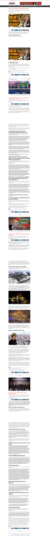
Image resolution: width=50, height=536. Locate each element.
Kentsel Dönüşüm (20, 6)
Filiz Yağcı (16, 72)
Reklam (15, 0)
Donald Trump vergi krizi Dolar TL (11, 72)
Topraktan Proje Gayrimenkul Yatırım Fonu (12, 210)
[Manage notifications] (48, 534)
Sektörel (30, 6)
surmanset (12, 73)
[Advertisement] (19, 42)
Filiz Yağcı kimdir (22, 72)
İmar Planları (25, 6)
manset (9, 73)
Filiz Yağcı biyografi (19, 72)
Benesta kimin (10, 368)
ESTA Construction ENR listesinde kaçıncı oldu (23, 369)
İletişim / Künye (12, 0)
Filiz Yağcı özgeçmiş (26, 72)
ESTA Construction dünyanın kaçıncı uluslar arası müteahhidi (14, 369)
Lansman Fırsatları (14, 6)
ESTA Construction (19, 368)
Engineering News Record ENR (14, 368)
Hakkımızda (10, 0)
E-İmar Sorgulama (34, 6)
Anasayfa (10, 6)
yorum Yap (20, 375)
